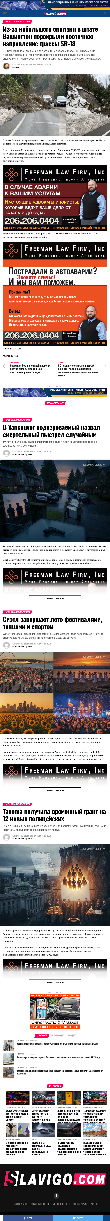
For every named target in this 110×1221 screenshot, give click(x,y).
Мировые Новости (61, 1203)
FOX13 (17, 348)
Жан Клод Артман (23, 454)
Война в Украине (80, 1203)
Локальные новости (40, 1203)
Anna (16, 67)
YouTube (95, 1203)
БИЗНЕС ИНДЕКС (21, 1203)
